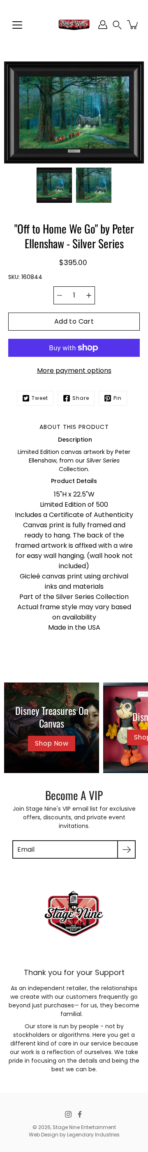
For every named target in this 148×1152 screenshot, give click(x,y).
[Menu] (17, 25)
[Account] (102, 24)
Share (80, 398)
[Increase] (89, 295)
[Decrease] (59, 295)
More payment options (74, 370)
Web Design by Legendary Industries (74, 1134)
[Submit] (126, 849)
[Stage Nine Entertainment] (74, 24)
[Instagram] (68, 1114)
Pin (117, 398)
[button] (117, 25)
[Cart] (133, 24)
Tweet (40, 398)
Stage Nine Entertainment (84, 1127)
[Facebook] (79, 1114)
